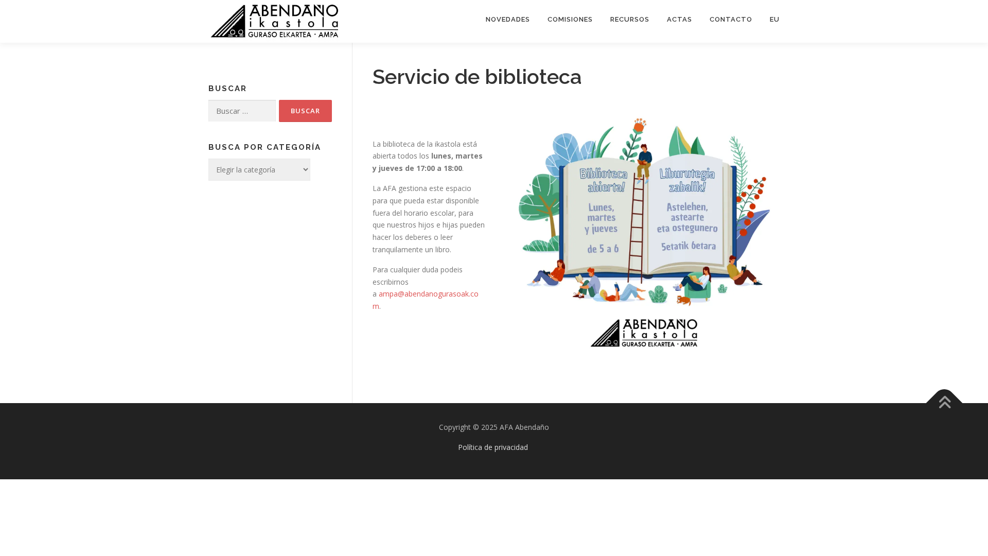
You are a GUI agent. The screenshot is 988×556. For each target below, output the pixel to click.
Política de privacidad (493, 447)
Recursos (629, 19)
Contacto (731, 19)
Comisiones (570, 19)
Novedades (508, 19)
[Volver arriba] (944, 403)
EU (775, 19)
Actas (679, 19)
